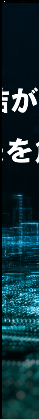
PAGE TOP (37, 405)
